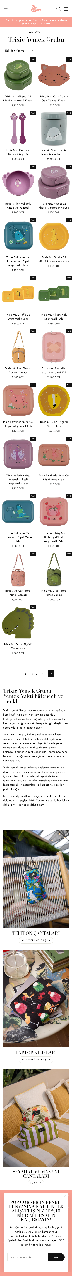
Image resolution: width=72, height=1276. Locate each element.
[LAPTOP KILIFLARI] (36, 998)
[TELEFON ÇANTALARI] (36, 879)
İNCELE (36, 1183)
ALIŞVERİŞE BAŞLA (36, 940)
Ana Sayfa (35, 32)
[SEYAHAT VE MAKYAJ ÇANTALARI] (36, 1118)
